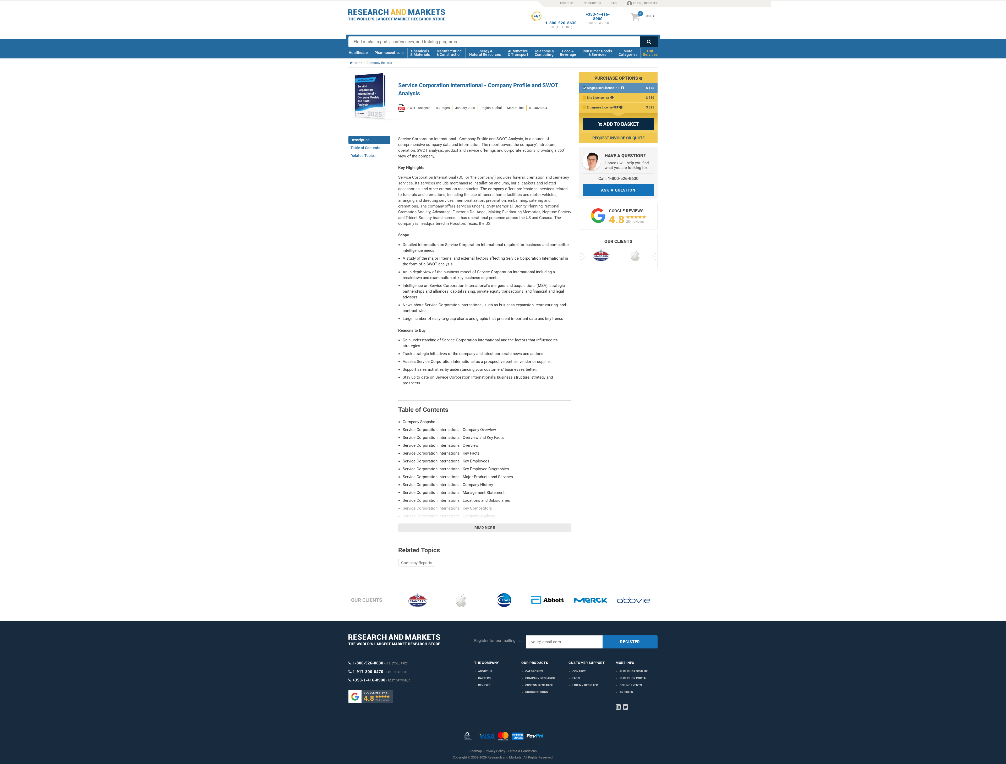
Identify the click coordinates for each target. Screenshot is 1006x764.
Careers (484, 678)
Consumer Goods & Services (597, 53)
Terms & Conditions (522, 751)
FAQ (614, 3)
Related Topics (363, 156)
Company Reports (416, 562)
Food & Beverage (568, 53)
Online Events (631, 685)
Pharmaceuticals (389, 53)
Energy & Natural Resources (485, 53)
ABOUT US (566, 3)
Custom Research (539, 685)
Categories (534, 671)
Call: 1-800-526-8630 (618, 178)
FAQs (576, 678)
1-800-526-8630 (561, 23)
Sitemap (475, 751)
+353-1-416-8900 (598, 16)
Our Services (650, 53)
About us (485, 671)
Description (360, 140)
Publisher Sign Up (634, 671)
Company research (540, 678)
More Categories (628, 53)
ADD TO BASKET (618, 124)
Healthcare (358, 53)
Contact (579, 671)
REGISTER (630, 642)
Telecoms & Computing (544, 53)
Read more (484, 528)
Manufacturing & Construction (449, 53)
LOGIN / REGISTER (645, 3)
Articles (626, 692)
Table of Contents (365, 148)
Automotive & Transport (518, 53)
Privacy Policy (494, 751)
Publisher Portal (633, 678)
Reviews (484, 685)
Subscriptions (536, 692)
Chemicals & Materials (420, 53)
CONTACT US (592, 3)
